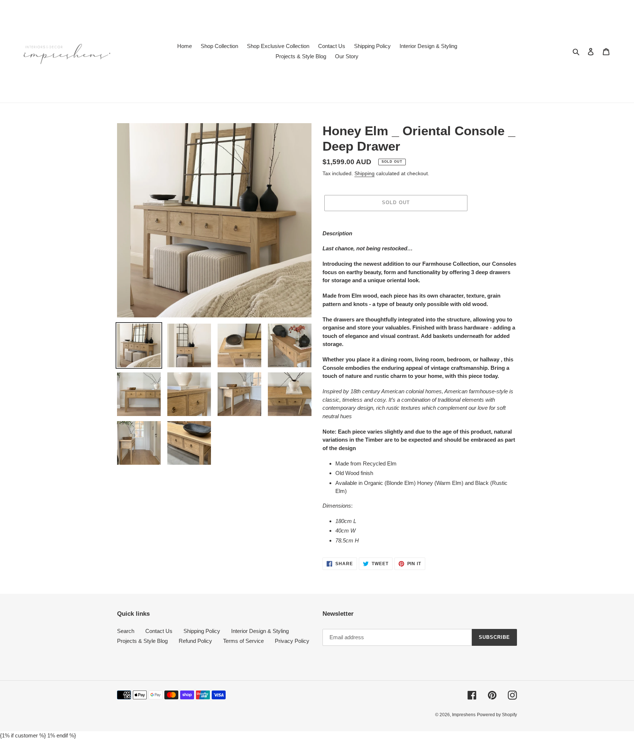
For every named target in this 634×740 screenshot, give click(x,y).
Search (125, 631)
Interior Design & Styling (260, 631)
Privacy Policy (292, 641)
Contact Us (158, 631)
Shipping (364, 173)
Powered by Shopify (497, 714)
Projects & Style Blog (142, 641)
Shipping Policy (201, 631)
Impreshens (464, 714)
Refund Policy (195, 641)
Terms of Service (243, 641)
